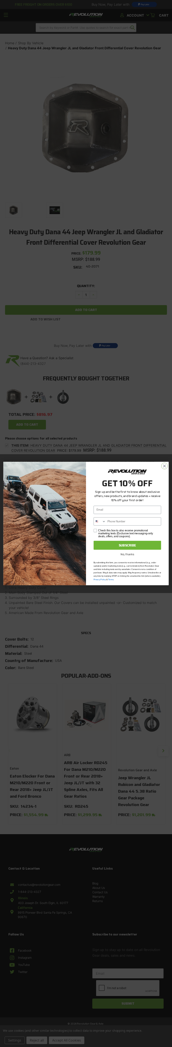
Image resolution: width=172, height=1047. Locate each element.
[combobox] (100, 521)
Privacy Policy (100, 579)
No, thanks (127, 554)
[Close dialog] (164, 466)
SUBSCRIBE (127, 545)
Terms (111, 579)
